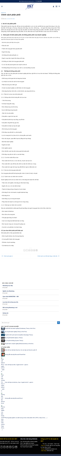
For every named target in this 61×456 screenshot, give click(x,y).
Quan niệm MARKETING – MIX (11, 296)
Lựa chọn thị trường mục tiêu (10, 302)
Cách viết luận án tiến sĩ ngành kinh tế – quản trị (16, 364)
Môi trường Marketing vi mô (10, 307)
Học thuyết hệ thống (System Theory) (14, 340)
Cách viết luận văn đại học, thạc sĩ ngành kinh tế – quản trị (19, 382)
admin (13, 18)
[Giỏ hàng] (56, 6)
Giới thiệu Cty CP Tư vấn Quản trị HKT (9, 443)
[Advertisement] (30, 269)
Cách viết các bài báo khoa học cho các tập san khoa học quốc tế (21, 350)
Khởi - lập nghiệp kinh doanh (27, 443)
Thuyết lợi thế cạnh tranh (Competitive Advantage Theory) (19, 334)
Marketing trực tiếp (8, 285)
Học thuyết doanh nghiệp (26, 446)
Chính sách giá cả (7, 256)
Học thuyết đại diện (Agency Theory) (14, 337)
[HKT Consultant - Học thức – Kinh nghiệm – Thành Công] (30, 6)
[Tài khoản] (53, 6)
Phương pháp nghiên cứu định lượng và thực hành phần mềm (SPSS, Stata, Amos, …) (26, 417)
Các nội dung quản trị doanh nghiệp (28, 441)
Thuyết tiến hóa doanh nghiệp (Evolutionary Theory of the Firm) (20, 328)
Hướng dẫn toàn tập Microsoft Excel (13, 398)
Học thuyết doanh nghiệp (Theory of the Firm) (16, 331)
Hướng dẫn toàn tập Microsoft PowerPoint (15, 354)
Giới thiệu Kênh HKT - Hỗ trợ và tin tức (9, 441)
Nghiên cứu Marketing (8, 291)
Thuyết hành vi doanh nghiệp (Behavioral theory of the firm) (19, 343)
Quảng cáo (5, 313)
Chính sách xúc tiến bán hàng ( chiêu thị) (47, 256)
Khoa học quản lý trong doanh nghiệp (29, 445)
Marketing (3, 12)
